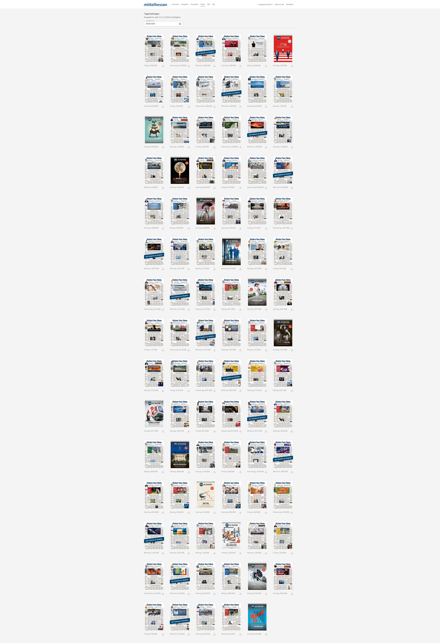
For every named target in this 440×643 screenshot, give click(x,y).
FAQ (208, 4)
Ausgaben (184, 4)
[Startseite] (155, 4)
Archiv (203, 4)
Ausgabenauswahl (264, 4)
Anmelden (289, 4)
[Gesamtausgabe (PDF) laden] (163, 65)
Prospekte (194, 4)
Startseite (175, 4)
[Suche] (213, 4)
